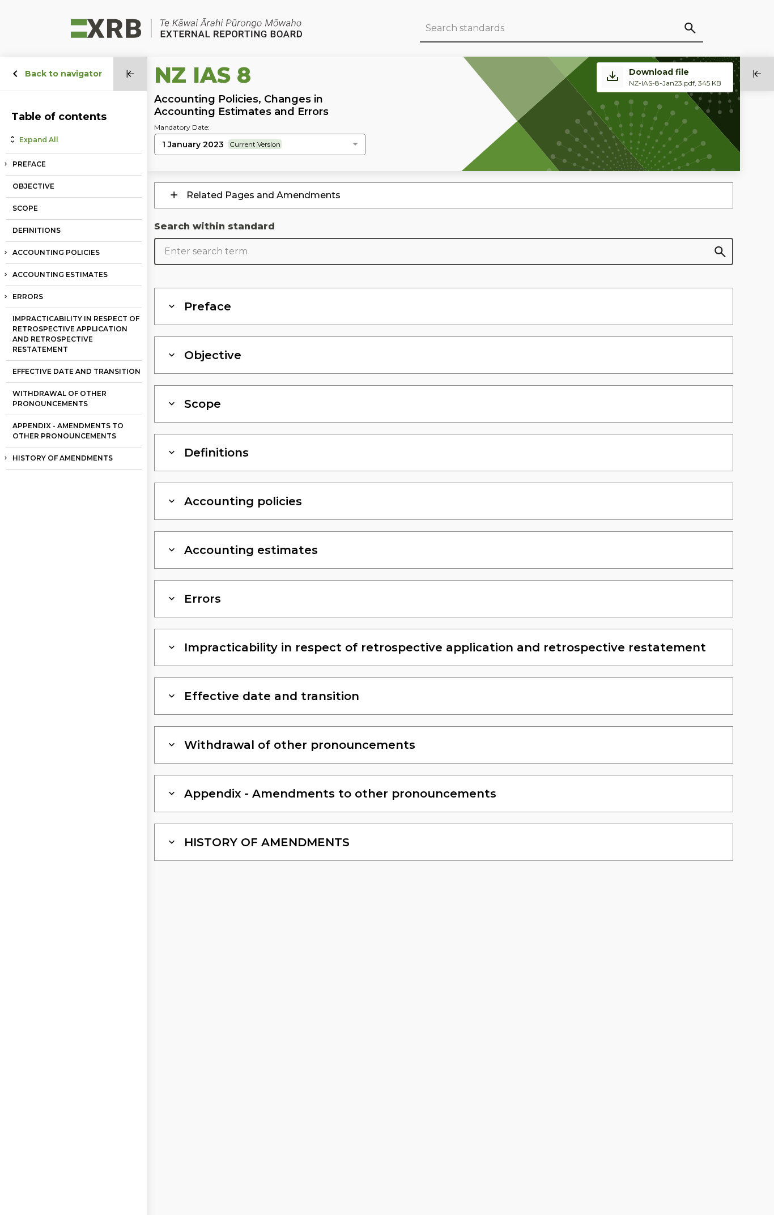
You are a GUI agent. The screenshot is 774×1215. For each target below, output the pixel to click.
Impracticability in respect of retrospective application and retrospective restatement (75, 333)
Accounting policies (56, 252)
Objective (33, 186)
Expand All (38, 139)
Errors (27, 296)
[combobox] (260, 145)
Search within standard (214, 226)
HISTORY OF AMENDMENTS (62, 458)
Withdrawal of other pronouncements (59, 398)
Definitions (36, 230)
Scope (25, 208)
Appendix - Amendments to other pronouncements (68, 430)
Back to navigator (63, 74)
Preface (29, 164)
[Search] (689, 27)
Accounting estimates (60, 274)
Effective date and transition (76, 371)
